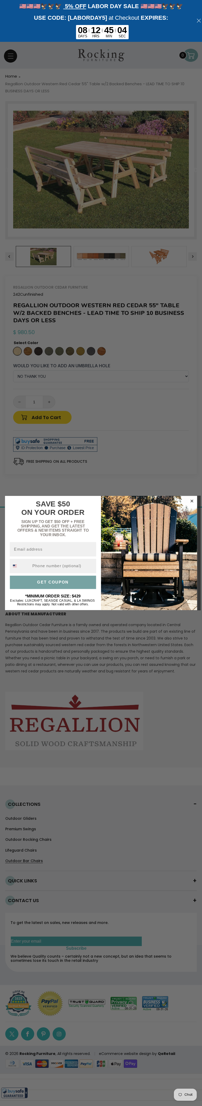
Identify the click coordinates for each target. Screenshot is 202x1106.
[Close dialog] (192, 501)
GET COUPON (53, 582)
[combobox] (20, 566)
